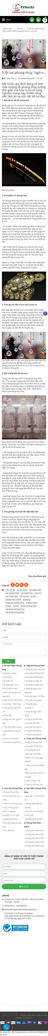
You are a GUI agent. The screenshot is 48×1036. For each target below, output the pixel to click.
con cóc (38, 593)
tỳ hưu (16, 606)
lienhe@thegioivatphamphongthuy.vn (20, 909)
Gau (34, 576)
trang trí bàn (31, 603)
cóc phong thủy (20, 195)
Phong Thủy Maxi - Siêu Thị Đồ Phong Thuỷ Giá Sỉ (31, 1016)
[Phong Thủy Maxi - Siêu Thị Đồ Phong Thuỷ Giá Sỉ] (24, 8)
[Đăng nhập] (32, 19)
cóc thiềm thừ (27, 593)
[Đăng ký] (38, 19)
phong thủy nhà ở (13, 599)
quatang (26, 599)
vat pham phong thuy (15, 609)
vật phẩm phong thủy (15, 612)
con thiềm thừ (12, 596)
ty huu (8, 606)
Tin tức (39, 78)
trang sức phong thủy (15, 603)
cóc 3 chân (10, 590)
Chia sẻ (5, 585)
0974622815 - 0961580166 (15, 905)
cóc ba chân (22, 590)
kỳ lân (33, 596)
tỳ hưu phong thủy (28, 606)
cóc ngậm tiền (35, 590)
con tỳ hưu (24, 596)
